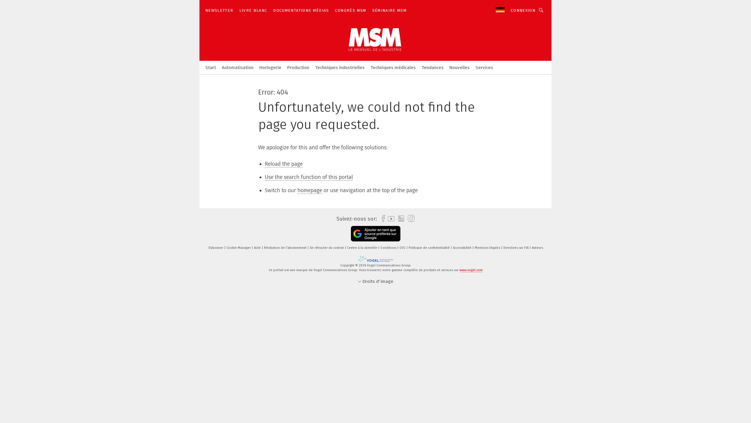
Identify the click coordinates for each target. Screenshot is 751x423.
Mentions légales (488, 248)
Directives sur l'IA (516, 248)
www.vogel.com (471, 270)
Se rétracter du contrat (327, 248)
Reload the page (284, 164)
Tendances (433, 67)
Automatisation (237, 67)
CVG (403, 248)
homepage (309, 190)
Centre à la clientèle (362, 248)
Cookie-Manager (239, 248)
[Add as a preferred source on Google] (375, 233)
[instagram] (410, 218)
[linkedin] (400, 219)
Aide (258, 248)
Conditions (388, 248)
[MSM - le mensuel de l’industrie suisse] (210, 67)
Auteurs (537, 248)
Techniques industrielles (340, 67)
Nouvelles (459, 67)
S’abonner (216, 248)
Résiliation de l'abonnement (285, 248)
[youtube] (390, 218)
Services (484, 67)
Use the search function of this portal (309, 177)
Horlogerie (270, 67)
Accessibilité (462, 248)
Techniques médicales (393, 67)
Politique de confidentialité (430, 248)
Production (298, 67)
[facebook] (382, 218)
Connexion (523, 10)
